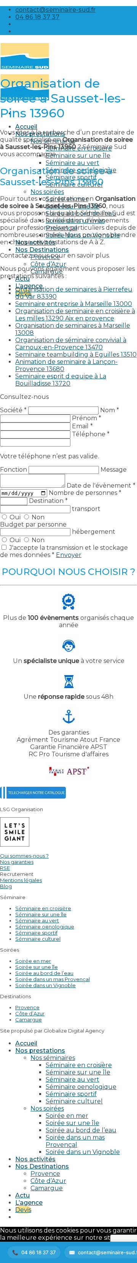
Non (37, 517)
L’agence (29, 1202)
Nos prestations (40, 1050)
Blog (6, 886)
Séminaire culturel (38, 939)
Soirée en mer (33, 961)
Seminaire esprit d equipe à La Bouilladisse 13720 (60, 380)
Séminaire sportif (36, 933)
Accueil (26, 126)
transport (86, 508)
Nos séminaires (52, 1057)
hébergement (93, 531)
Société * (13, 410)
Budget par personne (33, 524)
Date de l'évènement (101, 485)
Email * (82, 426)
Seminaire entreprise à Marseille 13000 (73, 303)
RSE (5, 868)
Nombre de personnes (85, 492)
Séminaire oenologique (44, 927)
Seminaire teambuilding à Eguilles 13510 (76, 354)
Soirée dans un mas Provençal (52, 979)
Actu (22, 1195)
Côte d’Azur (48, 264)
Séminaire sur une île (78, 155)
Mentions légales (21, 880)
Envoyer (68, 555)
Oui (15, 517)
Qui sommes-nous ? (24, 856)
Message (113, 469)
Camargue (28, 1019)
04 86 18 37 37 (38, 1252)
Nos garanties (16, 862)
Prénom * (86, 418)
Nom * (109, 410)
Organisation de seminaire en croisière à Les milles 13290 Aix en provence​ (75, 314)
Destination (48, 500)
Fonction (14, 469)
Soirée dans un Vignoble (45, 985)
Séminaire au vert (72, 162)
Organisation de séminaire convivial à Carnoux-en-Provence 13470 (70, 343)
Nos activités (35, 1159)
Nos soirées (47, 191)
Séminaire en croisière (43, 908)
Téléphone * (91, 434)
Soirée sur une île (36, 967)
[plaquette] (33, 796)
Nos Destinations (42, 249)
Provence (27, 1007)
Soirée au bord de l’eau (44, 973)
